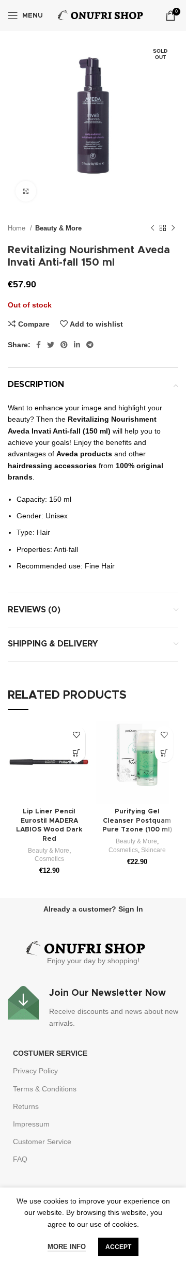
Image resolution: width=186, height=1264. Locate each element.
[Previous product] (152, 228)
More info (67, 1247)
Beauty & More (58, 228)
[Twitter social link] (50, 344)
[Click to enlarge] (26, 191)
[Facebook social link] (38, 344)
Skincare (153, 850)
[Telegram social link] (90, 344)
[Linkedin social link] (77, 344)
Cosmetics (49, 858)
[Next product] (173, 228)
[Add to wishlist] (76, 735)
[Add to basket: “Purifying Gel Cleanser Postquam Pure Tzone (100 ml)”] (164, 753)
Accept (118, 1247)
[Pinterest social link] (64, 344)
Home (17, 228)
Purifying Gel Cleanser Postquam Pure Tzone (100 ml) (137, 820)
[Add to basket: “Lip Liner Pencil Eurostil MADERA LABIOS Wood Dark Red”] (76, 753)
